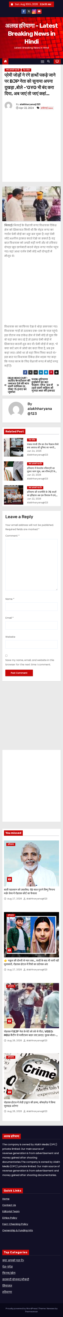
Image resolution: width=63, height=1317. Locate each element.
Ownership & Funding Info (17, 1230)
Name (9, 599)
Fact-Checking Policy (15, 1224)
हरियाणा (11, 844)
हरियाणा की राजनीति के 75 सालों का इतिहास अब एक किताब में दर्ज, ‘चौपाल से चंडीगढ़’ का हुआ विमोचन (42, 495)
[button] (49, 61)
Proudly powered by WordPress (22, 1308)
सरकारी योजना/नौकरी (15, 1279)
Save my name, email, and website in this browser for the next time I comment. (29, 662)
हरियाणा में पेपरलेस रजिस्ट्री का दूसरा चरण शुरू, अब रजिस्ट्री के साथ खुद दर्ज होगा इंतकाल (41, 471)
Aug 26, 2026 (15, 1040)
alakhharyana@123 (30, 104)
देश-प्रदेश (26, 70)
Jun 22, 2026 (34, 498)
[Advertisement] (31, 146)
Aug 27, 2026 (15, 898)
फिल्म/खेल (8, 1273)
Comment (12, 535)
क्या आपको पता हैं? (12, 70)
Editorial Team (11, 1211)
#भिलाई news (47, 108)
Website (10, 637)
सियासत (7, 1286)
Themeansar (31, 1311)
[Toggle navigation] (42, 61)
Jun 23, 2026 (34, 474)
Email (9, 618)
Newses (51, 1308)
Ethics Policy (9, 1218)
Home (5, 1199)
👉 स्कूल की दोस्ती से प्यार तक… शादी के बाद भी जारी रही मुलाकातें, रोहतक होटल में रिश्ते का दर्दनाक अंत (31, 962)
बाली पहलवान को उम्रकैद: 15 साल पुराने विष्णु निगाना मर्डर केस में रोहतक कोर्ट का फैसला (29, 891)
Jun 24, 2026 (34, 450)
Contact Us (9, 1205)
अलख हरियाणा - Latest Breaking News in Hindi (31, 33)
